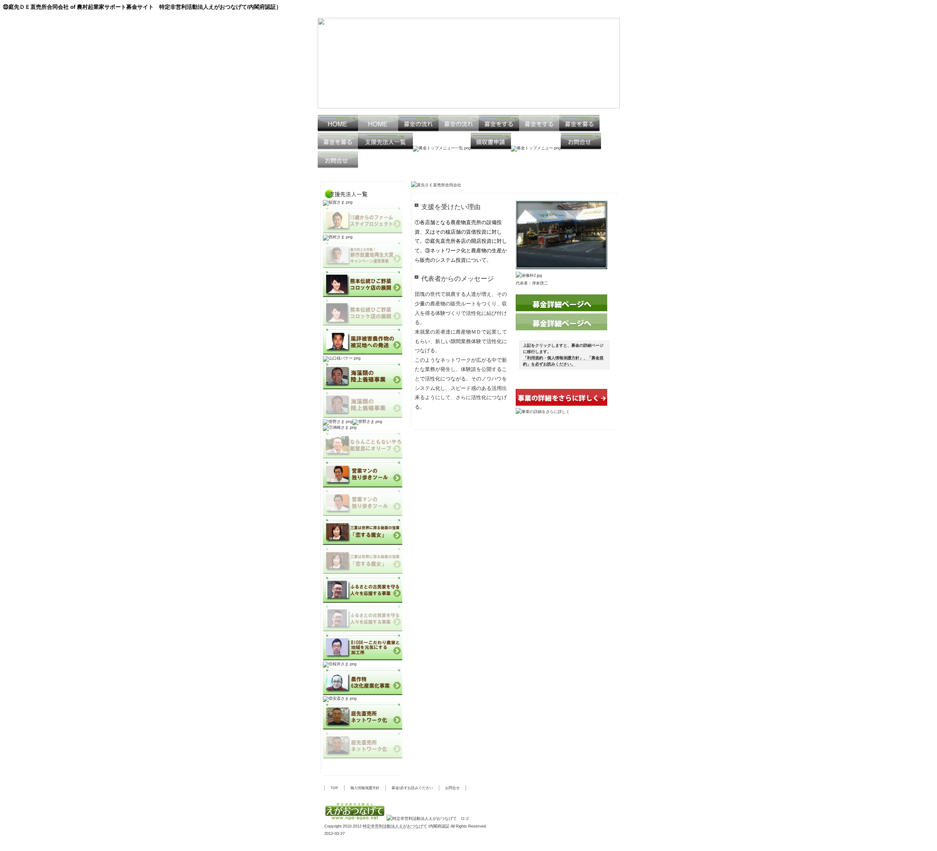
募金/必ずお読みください (412, 788)
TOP (334, 788)
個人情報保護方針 (365, 788)
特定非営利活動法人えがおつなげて (395, 826)
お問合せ (452, 788)
